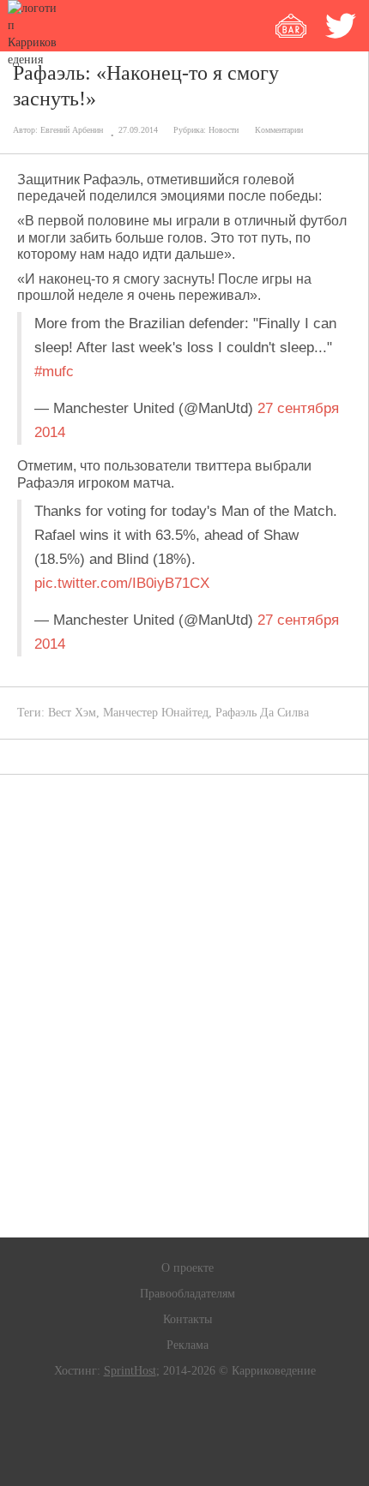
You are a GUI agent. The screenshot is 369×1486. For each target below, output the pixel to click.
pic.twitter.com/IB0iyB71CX (121, 583)
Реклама (187, 1345)
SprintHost (130, 1370)
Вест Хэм (72, 712)
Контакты (187, 1319)
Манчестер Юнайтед (156, 712)
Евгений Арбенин (71, 130)
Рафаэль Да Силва (262, 712)
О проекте (187, 1267)
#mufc (54, 371)
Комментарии (279, 130)
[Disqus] (184, 1006)
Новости (224, 130)
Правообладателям (187, 1293)
